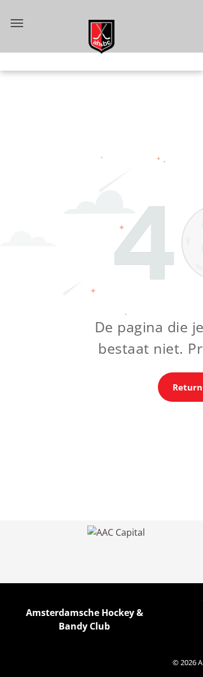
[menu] (17, 23)
